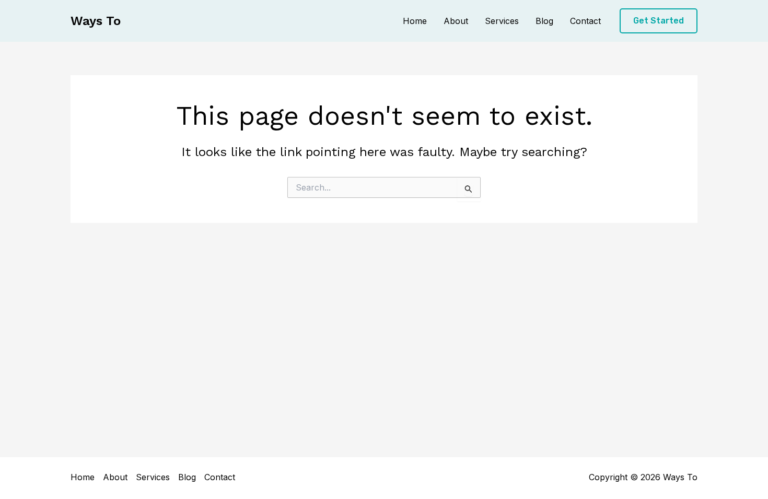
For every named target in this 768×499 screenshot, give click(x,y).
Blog (544, 21)
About (456, 21)
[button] (658, 21)
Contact (585, 21)
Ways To (96, 21)
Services (502, 21)
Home (415, 21)
